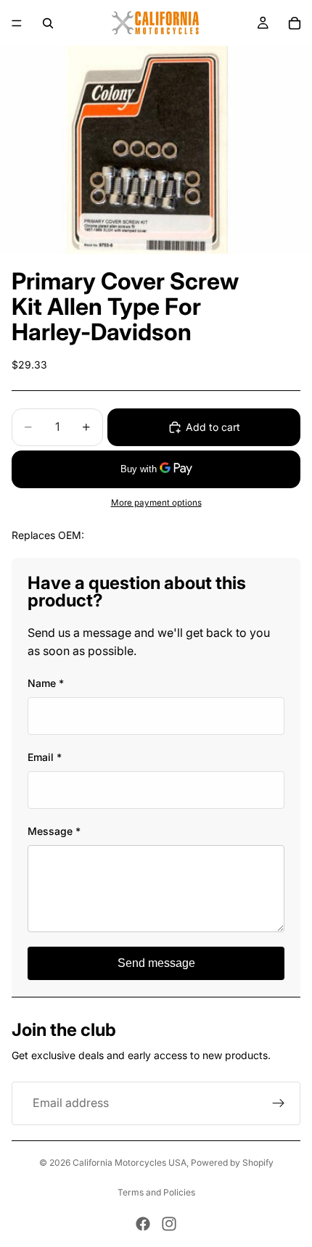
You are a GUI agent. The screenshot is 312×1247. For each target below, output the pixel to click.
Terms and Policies (156, 1192)
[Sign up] (278, 1103)
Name (46, 683)
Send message (156, 963)
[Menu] (16, 23)
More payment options (156, 503)
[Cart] (295, 23)
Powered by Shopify (232, 1162)
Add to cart (213, 427)
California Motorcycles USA (129, 1162)
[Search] (48, 23)
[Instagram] (169, 1223)
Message (54, 831)
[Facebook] (143, 1223)
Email (45, 757)
